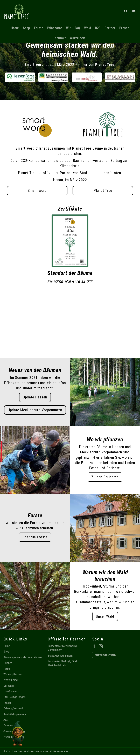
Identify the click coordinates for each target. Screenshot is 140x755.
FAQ (77, 28)
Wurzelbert (77, 38)
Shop (26, 28)
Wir (68, 28)
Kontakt (60, 38)
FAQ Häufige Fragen (14, 697)
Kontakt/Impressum (14, 714)
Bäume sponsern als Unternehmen (22, 657)
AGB (5, 719)
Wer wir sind (10, 680)
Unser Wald (105, 616)
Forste (38, 28)
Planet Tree (103, 190)
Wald (87, 28)
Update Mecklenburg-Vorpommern (35, 410)
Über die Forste (35, 537)
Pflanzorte (54, 28)
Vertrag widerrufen (105, 654)
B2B (98, 28)
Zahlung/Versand (13, 708)
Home (15, 28)
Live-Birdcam (10, 691)
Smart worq (37, 190)
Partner (110, 28)
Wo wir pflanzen (12, 674)
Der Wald (8, 685)
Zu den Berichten (105, 477)
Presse (124, 28)
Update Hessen (35, 397)
